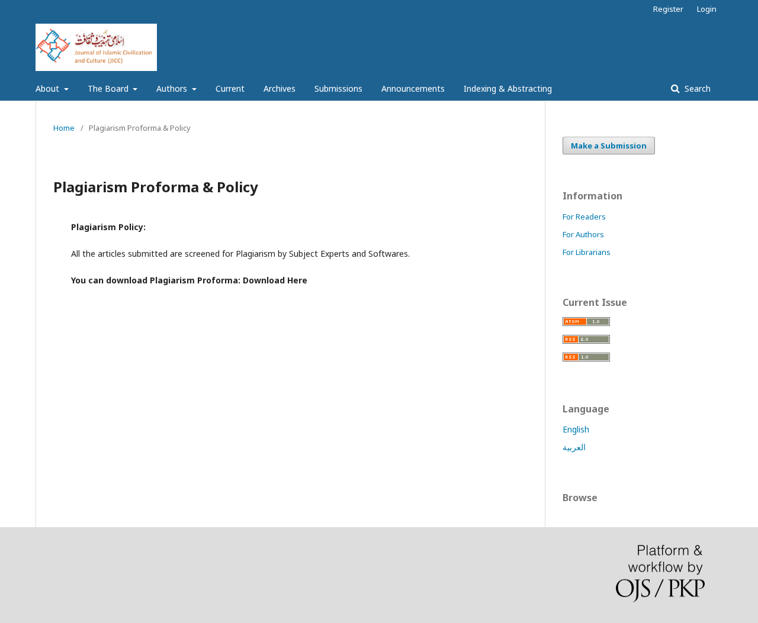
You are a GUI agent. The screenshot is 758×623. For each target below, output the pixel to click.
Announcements (413, 88)
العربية (574, 447)
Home (64, 127)
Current (230, 88)
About (49, 88)
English (576, 429)
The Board (109, 88)
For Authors (583, 234)
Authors (173, 88)
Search (696, 88)
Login (707, 9)
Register (668, 9)
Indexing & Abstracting (508, 88)
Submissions (338, 88)
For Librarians (587, 252)
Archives (280, 88)
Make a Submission (609, 145)
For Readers (584, 216)
